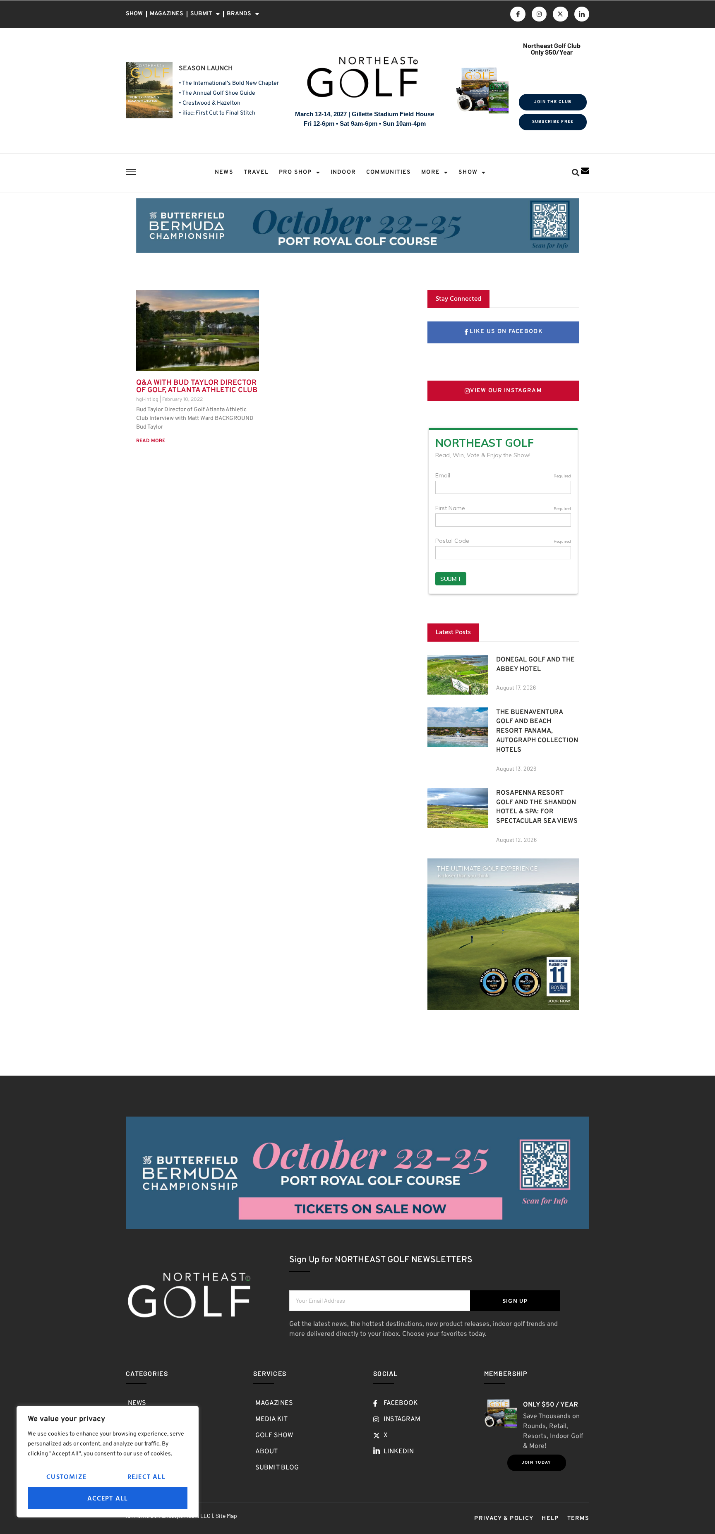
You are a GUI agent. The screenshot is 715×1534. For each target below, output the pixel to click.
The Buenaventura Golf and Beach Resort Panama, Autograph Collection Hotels (537, 731)
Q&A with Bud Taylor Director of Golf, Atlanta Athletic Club (196, 386)
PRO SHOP (295, 172)
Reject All (146, 1476)
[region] (108, 1461)
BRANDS (239, 13)
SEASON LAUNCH (206, 69)
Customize (66, 1476)
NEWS (224, 172)
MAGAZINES (166, 13)
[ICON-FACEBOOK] (517, 14)
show (467, 172)
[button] (575, 173)
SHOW (134, 13)
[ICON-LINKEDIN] (581, 14)
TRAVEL (256, 172)
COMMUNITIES (388, 172)
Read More (150, 441)
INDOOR (343, 172)
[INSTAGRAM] (539, 14)
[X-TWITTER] (560, 14)
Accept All (107, 1498)
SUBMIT (201, 13)
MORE (430, 172)
